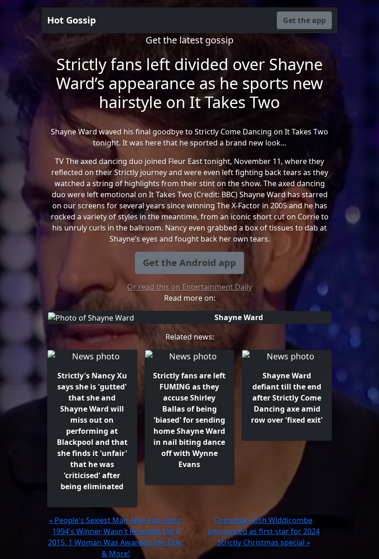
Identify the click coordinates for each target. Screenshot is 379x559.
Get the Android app (189, 262)
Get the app (304, 20)
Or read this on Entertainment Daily (189, 287)
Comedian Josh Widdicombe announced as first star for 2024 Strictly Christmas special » (264, 531)
